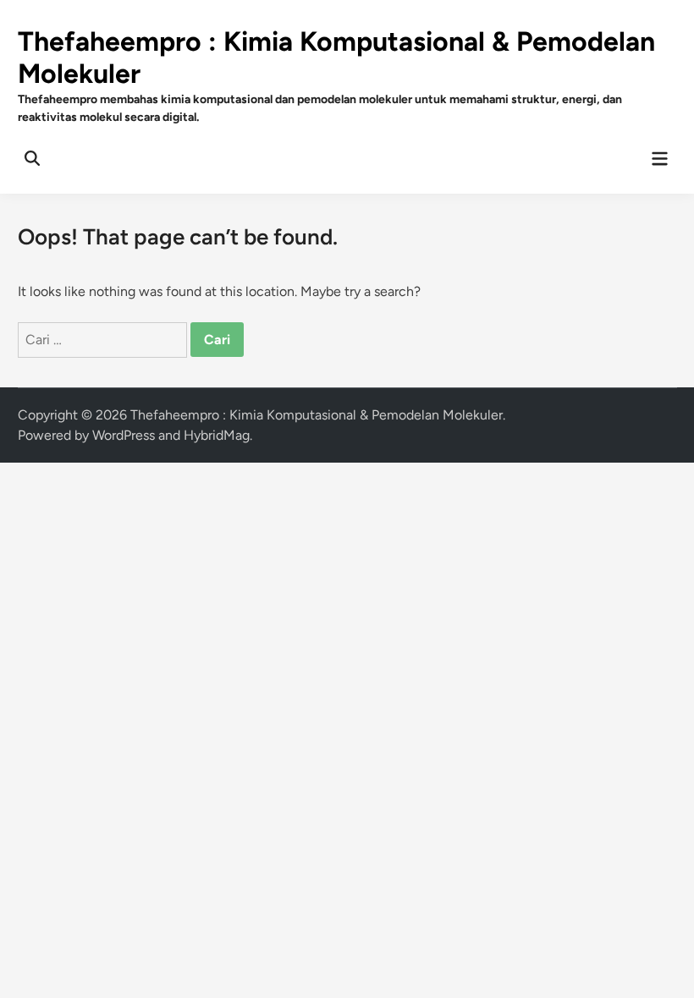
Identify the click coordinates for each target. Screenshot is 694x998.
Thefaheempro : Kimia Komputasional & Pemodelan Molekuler (316, 415)
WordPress (123, 435)
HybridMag (217, 435)
